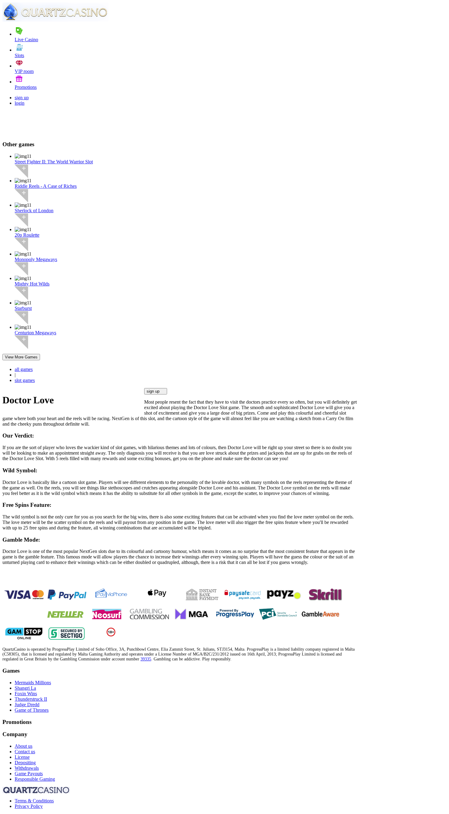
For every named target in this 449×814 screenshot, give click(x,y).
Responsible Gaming (35, 779)
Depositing (25, 762)
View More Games (21, 357)
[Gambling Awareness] (320, 618)
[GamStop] (24, 638)
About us (23, 746)
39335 (146, 659)
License (22, 757)
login (19, 103)
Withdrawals (27, 768)
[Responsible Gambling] (111, 635)
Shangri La (25, 688)
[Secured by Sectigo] (66, 638)
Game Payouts (29, 773)
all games (24, 369)
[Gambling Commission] (149, 618)
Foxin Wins (26, 693)
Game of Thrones (32, 710)
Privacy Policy (29, 806)
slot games (25, 380)
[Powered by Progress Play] (235, 618)
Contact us (25, 751)
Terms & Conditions (34, 800)
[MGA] (192, 618)
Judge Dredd (27, 704)
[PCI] (278, 618)
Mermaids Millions (33, 682)
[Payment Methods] (24, 599)
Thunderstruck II (31, 699)
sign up (22, 97)
